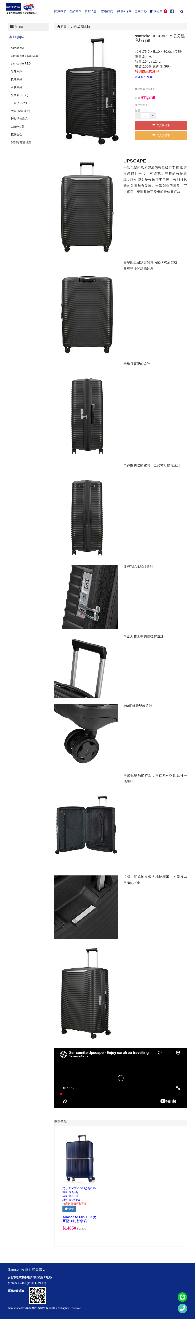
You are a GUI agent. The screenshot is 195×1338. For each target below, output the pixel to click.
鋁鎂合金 (16, 134)
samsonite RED (21, 63)
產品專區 (16, 37)
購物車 (159, 11)
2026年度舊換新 (21, 142)
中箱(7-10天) (19, 102)
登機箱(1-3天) (19, 95)
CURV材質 (18, 126)
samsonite (17, 47)
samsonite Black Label (25, 55)
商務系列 (16, 87)
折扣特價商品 (19, 118)
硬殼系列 (16, 71)
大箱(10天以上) (20, 110)
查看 (71, 1208)
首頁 (63, 26)
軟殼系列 (16, 79)
